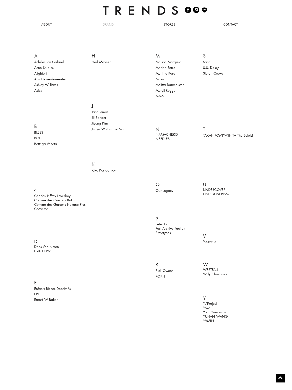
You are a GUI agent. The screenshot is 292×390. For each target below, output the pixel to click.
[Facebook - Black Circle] (188, 10)
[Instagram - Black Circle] (196, 10)
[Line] (204, 10)
